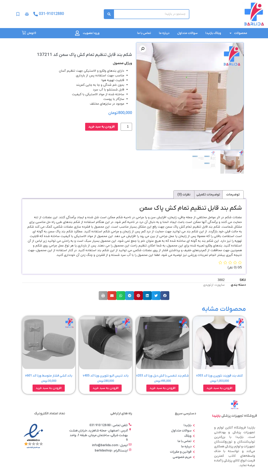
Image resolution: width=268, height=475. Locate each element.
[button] (164, 295)
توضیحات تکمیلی (208, 195)
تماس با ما (144, 33)
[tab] (233, 194)
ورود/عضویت (91, 33)
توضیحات (233, 195)
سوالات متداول (187, 33)
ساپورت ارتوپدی (214, 285)
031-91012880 (51, 13)
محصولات (240, 33)
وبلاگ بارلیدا (213, 33)
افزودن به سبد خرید (101, 127)
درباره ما (164, 33)
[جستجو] (109, 14)
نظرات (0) (184, 195)
